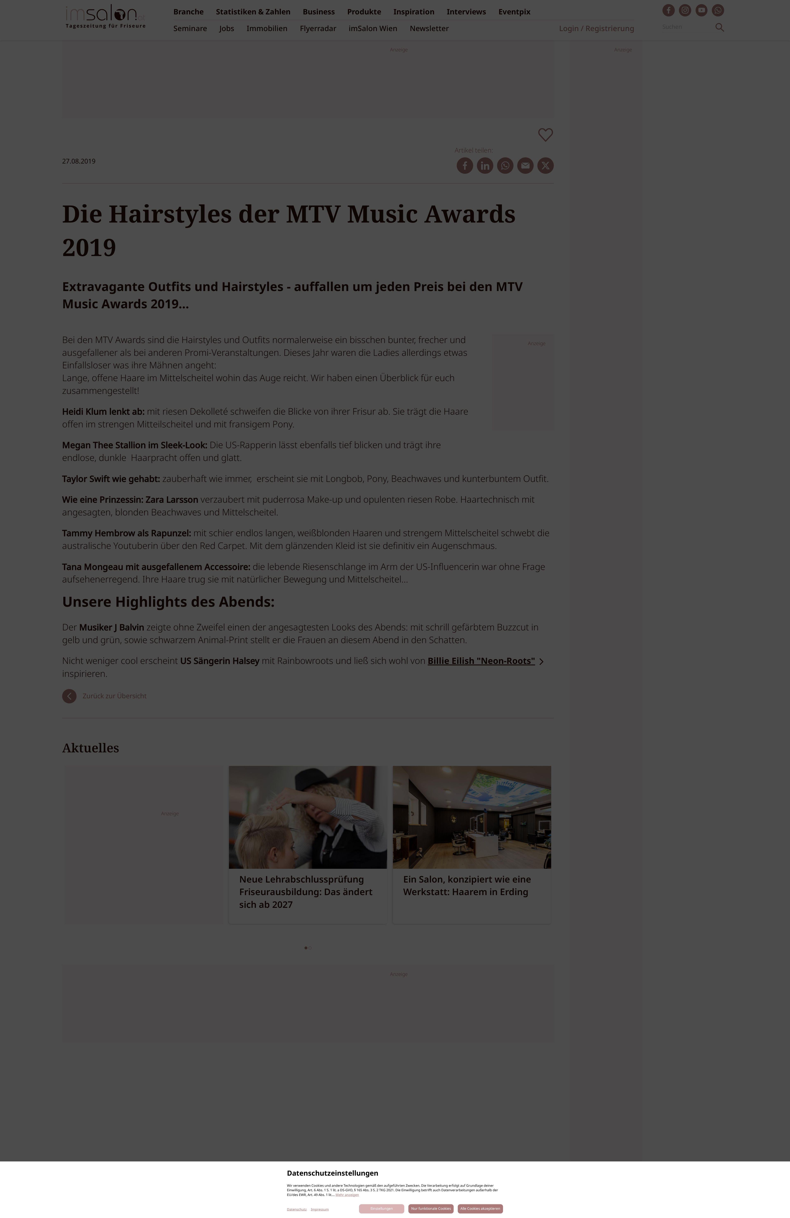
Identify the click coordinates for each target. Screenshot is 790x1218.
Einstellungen (382, 1209)
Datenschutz (297, 1209)
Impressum (320, 1209)
